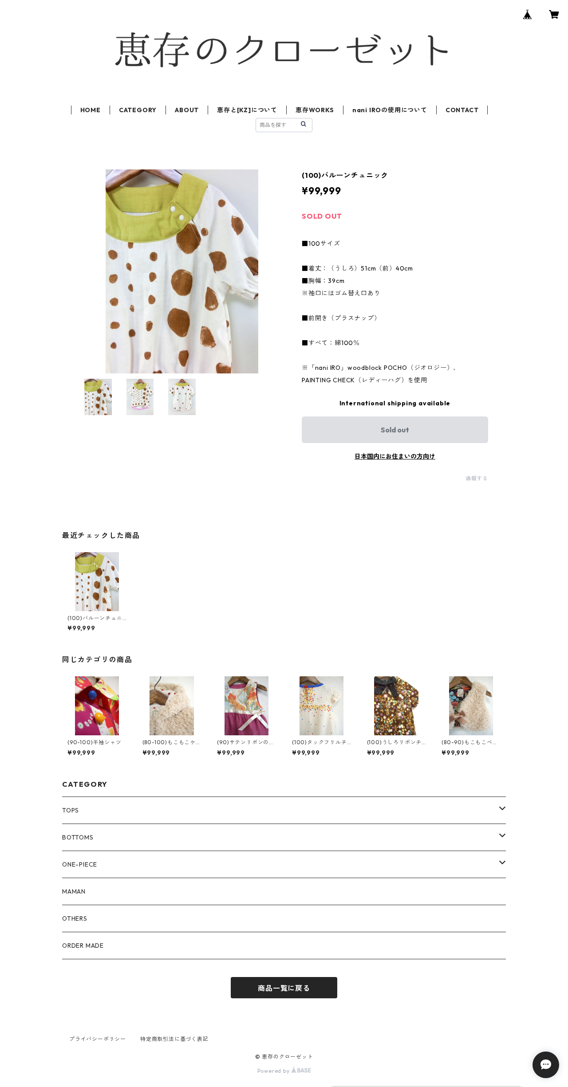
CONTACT (462, 110)
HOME (90, 110)
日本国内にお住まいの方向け (395, 456)
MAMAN (74, 891)
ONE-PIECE (79, 864)
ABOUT (187, 110)
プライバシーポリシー (97, 1039)
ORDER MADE (83, 946)
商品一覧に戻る (284, 988)
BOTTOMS (78, 837)
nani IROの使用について (389, 110)
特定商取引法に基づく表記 (174, 1039)
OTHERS (74, 918)
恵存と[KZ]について (247, 110)
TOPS (70, 810)
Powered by (274, 1070)
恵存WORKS (315, 110)
